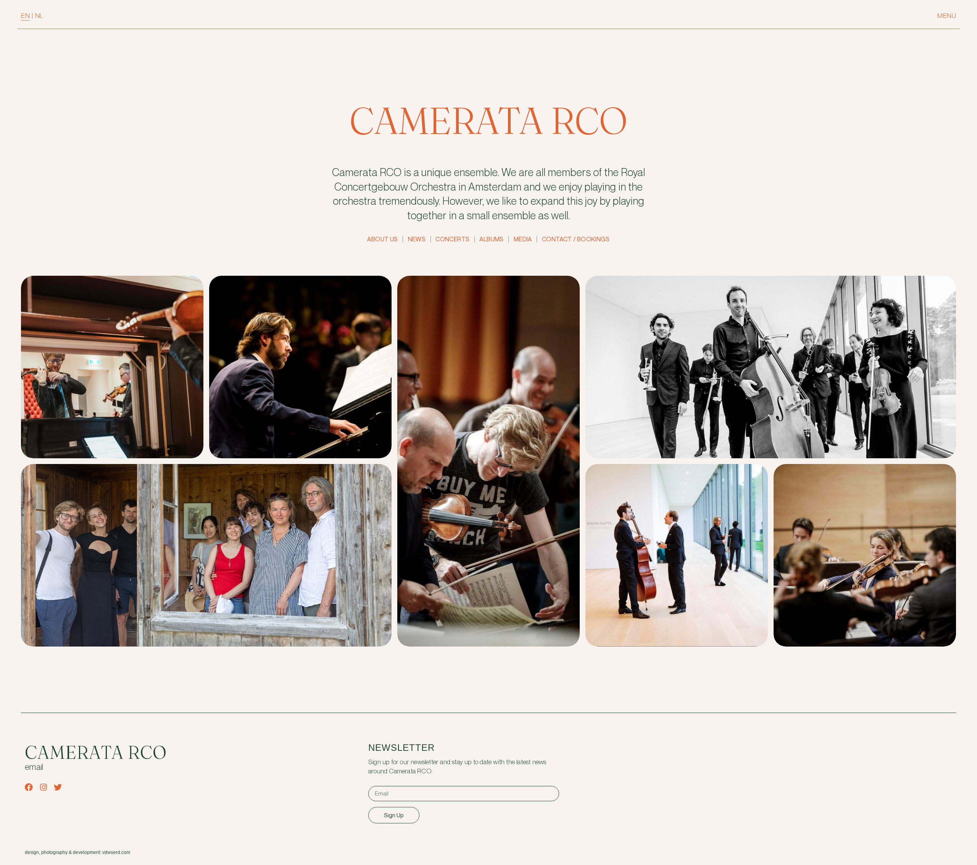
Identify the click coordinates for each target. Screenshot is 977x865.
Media (523, 239)
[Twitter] (58, 787)
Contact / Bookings (575, 239)
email (34, 767)
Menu (946, 15)
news (417, 239)
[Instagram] (43, 787)
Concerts (452, 239)
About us (382, 239)
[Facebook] (29, 787)
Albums (491, 239)
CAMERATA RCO (488, 120)
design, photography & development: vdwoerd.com (77, 852)
